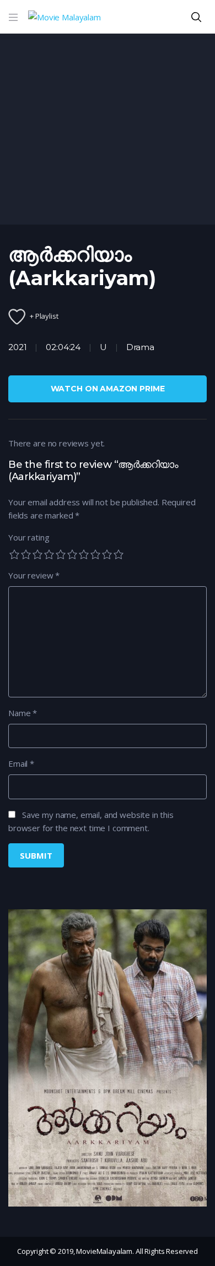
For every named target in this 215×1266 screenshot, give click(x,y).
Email (21, 763)
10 (118, 554)
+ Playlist (44, 316)
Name (22, 712)
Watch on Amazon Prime (108, 389)
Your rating (28, 537)
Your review (34, 575)
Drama (140, 347)
